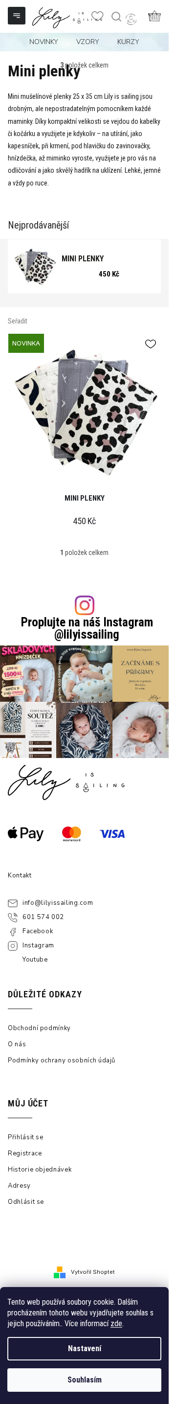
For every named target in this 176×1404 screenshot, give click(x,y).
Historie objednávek (39, 1169)
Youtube (35, 959)
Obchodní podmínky (39, 1028)
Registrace (25, 1153)
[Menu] (17, 16)
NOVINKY (43, 41)
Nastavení (84, 1348)
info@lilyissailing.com (57, 902)
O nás (17, 1044)
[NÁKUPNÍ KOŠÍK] (154, 15)
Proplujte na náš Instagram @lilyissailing (87, 628)
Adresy (19, 1185)
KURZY (128, 41)
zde (116, 1323)
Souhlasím (84, 1379)
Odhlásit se (26, 1201)
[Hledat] (116, 16)
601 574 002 (43, 917)
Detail (84, 410)
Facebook (37, 931)
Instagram (38, 945)
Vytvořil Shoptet (93, 1271)
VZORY (87, 41)
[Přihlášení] (131, 19)
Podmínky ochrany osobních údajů (61, 1060)
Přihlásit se (26, 1137)
